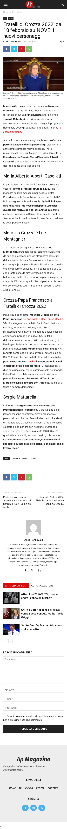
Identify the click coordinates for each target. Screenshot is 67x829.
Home (6, 12)
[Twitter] (14, 49)
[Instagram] (33, 570)
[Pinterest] (21, 49)
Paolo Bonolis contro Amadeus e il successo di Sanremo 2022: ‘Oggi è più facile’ (17, 502)
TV (13, 12)
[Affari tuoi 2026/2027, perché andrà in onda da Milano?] (11, 598)
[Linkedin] (40, 570)
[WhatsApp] (29, 49)
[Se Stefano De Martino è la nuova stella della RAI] (11, 629)
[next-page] (10, 641)
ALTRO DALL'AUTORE (42, 585)
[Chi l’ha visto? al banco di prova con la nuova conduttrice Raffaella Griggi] (11, 613)
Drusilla (31, 361)
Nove (19, 12)
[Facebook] (6, 49)
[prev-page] (5, 641)
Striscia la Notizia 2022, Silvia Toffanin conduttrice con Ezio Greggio (50, 500)
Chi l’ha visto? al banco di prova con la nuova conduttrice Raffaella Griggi (42, 613)
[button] (5, 4)
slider (33, 458)
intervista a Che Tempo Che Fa (45, 319)
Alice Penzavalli (13, 41)
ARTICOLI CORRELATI (16, 585)
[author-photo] (33, 535)
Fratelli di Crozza (19, 458)
